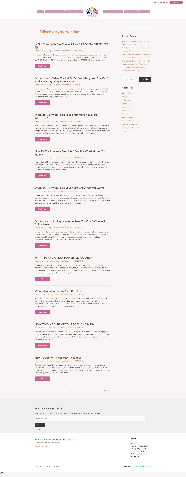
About (41, 12)
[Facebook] (155, 2)
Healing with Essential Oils (54, 12)
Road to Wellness (129, 121)
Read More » (42, 65)
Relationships (127, 117)
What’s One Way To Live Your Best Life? (59, 291)
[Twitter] (158, 2)
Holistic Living (46, 51)
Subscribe (145, 79)
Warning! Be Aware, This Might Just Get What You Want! (69, 188)
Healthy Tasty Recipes (74, 12)
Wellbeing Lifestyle (129, 124)
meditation (65, 51)
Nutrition (125, 114)
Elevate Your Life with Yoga (113, 12)
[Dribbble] (167, 2)
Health (37, 51)
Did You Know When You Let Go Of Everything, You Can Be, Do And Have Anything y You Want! (72, 80)
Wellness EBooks (130, 12)
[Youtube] (161, 2)
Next (107, 390)
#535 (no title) (135, 456)
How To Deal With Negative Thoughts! (58, 357)
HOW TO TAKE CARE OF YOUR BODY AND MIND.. (65, 324)
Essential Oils (127, 93)
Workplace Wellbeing (130, 128)
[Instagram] (164, 2)
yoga (72, 51)
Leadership (126, 107)
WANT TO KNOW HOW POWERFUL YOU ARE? (63, 257)
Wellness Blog (144, 12)
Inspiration (56, 51)
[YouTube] (39, 446)
